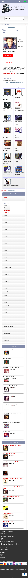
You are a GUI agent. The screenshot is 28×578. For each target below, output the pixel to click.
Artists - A (9, 27)
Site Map (3, 539)
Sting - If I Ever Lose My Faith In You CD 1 (12, 445)
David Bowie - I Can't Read (9, 453)
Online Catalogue (4, 27)
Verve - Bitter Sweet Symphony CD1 (11, 496)
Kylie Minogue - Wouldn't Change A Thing (12, 478)
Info (2, 538)
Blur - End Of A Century (8, 521)
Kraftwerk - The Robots (8, 505)
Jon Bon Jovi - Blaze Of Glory (9, 470)
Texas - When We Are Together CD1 (11, 461)
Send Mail (3, 533)
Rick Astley (13, 27)
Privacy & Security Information (7, 541)
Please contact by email (5, 547)
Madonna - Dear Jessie (8, 513)
